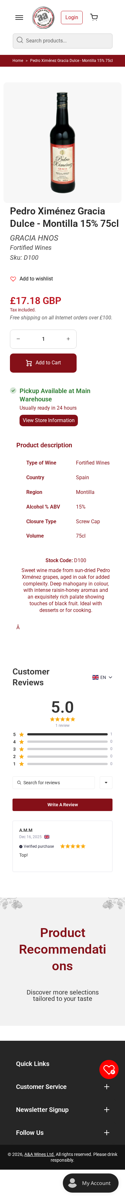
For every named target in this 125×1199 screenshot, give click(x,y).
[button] (60, 734)
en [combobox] (103, 677)
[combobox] (106, 782)
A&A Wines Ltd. (39, 1154)
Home (18, 60)
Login (71, 17)
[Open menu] (19, 17)
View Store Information (49, 420)
